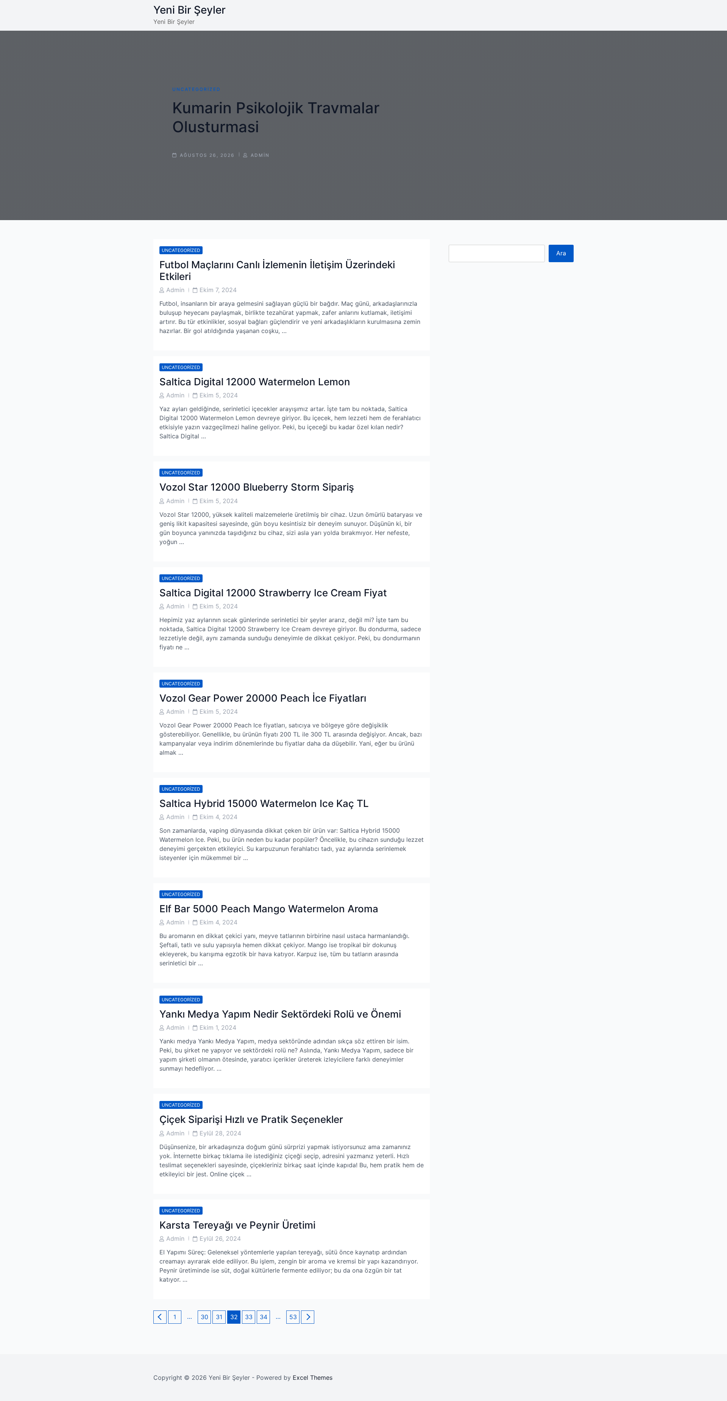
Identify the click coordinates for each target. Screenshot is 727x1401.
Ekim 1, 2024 (218, 1027)
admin (260, 155)
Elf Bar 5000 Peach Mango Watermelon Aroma (268, 909)
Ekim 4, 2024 (218, 817)
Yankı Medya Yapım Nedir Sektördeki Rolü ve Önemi (280, 1014)
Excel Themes (312, 1377)
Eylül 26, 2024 (220, 1238)
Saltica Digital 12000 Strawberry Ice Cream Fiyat (273, 593)
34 (264, 1317)
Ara (561, 253)
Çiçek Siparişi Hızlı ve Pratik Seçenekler (251, 1119)
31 (220, 1317)
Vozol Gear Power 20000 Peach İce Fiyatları (262, 698)
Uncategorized (196, 89)
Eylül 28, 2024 (220, 1133)
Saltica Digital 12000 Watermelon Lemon (254, 382)
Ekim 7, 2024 (218, 290)
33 (250, 1317)
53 (294, 1317)
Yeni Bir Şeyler (189, 9)
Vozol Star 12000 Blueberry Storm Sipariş (256, 487)
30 (205, 1317)
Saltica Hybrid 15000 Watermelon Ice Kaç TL (264, 803)
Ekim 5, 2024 (219, 395)
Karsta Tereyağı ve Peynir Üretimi (237, 1225)
